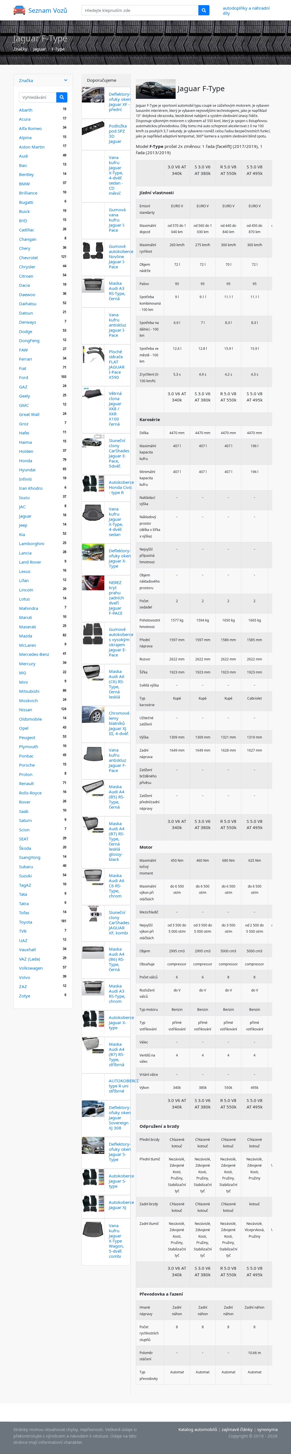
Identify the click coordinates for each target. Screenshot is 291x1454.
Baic (23, 165)
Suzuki (25, 875)
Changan (27, 239)
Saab (23, 811)
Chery (24, 248)
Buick (24, 211)
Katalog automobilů (197, 1429)
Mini (23, 682)
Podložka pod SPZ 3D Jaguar (118, 133)
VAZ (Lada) (29, 959)
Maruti (25, 617)
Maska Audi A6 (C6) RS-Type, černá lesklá (116, 684)
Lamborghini (31, 543)
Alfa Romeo (30, 128)
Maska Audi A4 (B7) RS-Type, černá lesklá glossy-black (116, 841)
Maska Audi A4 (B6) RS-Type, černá (116, 959)
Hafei (24, 433)
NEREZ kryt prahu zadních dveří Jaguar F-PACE (116, 597)
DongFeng (29, 340)
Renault (26, 783)
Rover (24, 802)
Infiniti (25, 479)
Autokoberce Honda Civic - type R (121, 487)
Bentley (26, 174)
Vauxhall (27, 949)
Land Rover (30, 562)
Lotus (24, 599)
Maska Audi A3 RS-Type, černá (117, 290)
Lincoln (26, 590)
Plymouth (28, 746)
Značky (20, 49)
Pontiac (26, 756)
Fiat (22, 368)
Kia (22, 534)
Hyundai (27, 469)
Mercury (27, 663)
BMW (24, 184)
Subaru (26, 866)
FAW (23, 350)
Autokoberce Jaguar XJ (121, 1204)
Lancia (25, 553)
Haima (25, 442)
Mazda (25, 636)
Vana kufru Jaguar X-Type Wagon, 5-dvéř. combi (116, 1241)
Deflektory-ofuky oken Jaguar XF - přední (120, 101)
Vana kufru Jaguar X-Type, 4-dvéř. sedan (116, 521)
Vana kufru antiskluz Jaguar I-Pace (117, 325)
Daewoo (27, 294)
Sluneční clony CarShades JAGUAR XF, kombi (119, 922)
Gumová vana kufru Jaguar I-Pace (117, 220)
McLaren (27, 645)
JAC (22, 506)
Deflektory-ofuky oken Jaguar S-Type (120, 1151)
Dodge (25, 331)
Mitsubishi (29, 691)
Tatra (24, 903)
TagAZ (25, 885)
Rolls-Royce (30, 793)
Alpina (25, 137)
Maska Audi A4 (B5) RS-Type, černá (116, 797)
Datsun (26, 313)
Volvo (24, 977)
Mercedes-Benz (34, 654)
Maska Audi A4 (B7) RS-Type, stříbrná (116, 1054)
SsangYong (29, 857)
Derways (27, 322)
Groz (23, 423)
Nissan (25, 709)
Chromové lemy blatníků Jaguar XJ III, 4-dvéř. (119, 723)
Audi (23, 156)
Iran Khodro (31, 488)
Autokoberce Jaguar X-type (121, 1022)
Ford (23, 377)
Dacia (24, 285)
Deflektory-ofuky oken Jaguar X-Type (120, 558)
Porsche (27, 765)
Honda (25, 460)
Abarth (25, 110)
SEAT (23, 839)
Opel (23, 728)
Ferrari (25, 359)
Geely (24, 396)
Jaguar (39, 49)
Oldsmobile (30, 719)
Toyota (25, 922)
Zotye (24, 996)
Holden (26, 451)
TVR (22, 931)
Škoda (25, 848)
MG (22, 672)
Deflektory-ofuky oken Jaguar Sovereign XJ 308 (120, 1117)
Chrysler (27, 266)
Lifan (24, 580)
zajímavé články (237, 1429)
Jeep (23, 525)
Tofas (24, 912)
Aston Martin (32, 147)
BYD (23, 220)
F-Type (58, 49)
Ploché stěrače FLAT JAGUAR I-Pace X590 (116, 364)
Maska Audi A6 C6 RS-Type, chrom (116, 886)
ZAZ (23, 986)
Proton (25, 774)
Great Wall (29, 414)
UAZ (23, 940)
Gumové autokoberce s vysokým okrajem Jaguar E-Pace (121, 642)
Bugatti (26, 202)
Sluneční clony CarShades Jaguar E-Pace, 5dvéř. (119, 453)
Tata (23, 894)
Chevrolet (28, 257)
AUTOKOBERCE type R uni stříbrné (124, 1086)
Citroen (26, 276)
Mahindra (28, 608)
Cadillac (26, 230)
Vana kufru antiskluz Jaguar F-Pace (117, 760)
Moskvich (28, 700)
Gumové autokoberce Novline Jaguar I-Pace (121, 256)
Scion (24, 829)
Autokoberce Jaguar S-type (121, 1181)
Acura (24, 119)
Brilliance (28, 193)
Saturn (25, 820)
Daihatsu (27, 303)
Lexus (24, 571)
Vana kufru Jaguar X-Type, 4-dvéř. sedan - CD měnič (116, 175)
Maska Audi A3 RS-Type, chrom (117, 993)
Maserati (27, 626)
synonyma (267, 1429)
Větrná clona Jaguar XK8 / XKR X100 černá (115, 408)
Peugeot (27, 737)
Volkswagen (31, 968)
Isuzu (24, 497)
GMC (24, 405)
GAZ (23, 387)
